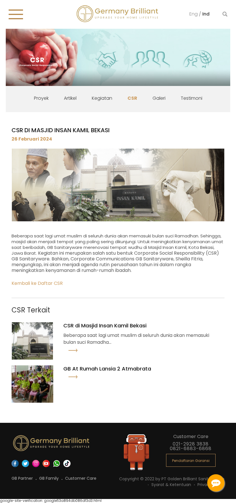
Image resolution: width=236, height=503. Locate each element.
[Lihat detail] (80, 352)
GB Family (49, 478)
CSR (132, 98)
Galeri (159, 98)
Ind (206, 13)
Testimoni (191, 98)
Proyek (41, 98)
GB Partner (23, 478)
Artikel (70, 98)
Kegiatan (102, 98)
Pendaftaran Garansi (191, 460)
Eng (194, 13)
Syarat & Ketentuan (171, 484)
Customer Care (80, 478)
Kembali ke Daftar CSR (37, 283)
